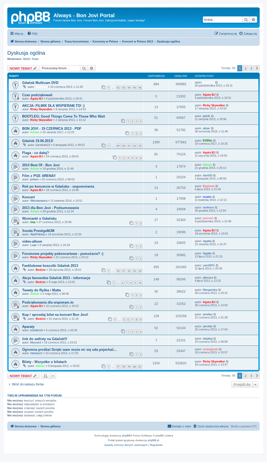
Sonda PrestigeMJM (38, 231)
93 (140, 145)
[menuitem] (32, 33)
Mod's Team (31, 58)
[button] (257, 68)
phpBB (126, 435)
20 (118, 271)
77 (118, 366)
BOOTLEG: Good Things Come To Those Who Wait (63, 116)
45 (134, 87)
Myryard (35, 342)
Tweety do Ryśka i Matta (41, 290)
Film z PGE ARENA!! (39, 176)
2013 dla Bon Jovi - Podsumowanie (50, 208)
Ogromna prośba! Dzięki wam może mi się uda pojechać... (69, 350)
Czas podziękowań (37, 95)
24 (140, 271)
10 (140, 283)
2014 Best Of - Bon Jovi (41, 165)
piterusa (208, 277)
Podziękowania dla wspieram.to (48, 302)
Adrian (34, 132)
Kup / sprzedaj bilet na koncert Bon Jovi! (55, 315)
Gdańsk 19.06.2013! (37, 141)
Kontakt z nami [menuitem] (181, 426)
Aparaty (28, 327)
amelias (208, 314)
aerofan (208, 326)
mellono (208, 207)
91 (129, 145)
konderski (36, 330)
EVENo (207, 140)
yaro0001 (209, 265)
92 (134, 145)
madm (207, 196)
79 (129, 366)
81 (140, 366)
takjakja (208, 338)
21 (123, 271)
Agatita (207, 241)
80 (134, 366)
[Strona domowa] (31, 17)
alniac (206, 128)
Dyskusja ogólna (26, 53)
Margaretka (210, 289)
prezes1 (208, 218)
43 (123, 87)
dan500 (207, 175)
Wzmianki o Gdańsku (39, 218)
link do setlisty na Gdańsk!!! (44, 339)
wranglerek (210, 349)
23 (134, 271)
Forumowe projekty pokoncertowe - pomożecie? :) (62, 254)
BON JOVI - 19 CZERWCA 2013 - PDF (51, 129)
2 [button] (245, 68)
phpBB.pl (153, 440)
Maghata (209, 186)
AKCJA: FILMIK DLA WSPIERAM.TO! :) (53, 106)
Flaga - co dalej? (35, 153)
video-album (32, 241)
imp (32, 222)
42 (118, 87)
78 (123, 366)
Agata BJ (36, 98)
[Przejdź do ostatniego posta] (217, 82)
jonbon (34, 179)
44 (129, 87)
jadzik (206, 116)
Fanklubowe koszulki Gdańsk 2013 (50, 266)
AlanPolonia (37, 234)
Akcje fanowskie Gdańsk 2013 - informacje (56, 278)
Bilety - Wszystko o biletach (44, 362)
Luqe (33, 245)
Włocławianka (38, 200)
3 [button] (251, 68)
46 (140, 87)
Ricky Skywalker (41, 109)
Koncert (28, 197)
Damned (41, 86)
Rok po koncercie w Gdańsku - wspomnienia (58, 186)
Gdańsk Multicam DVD (40, 83)
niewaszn (36, 353)
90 (123, 145)
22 (129, 271)
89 (118, 145)
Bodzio (41, 269)
